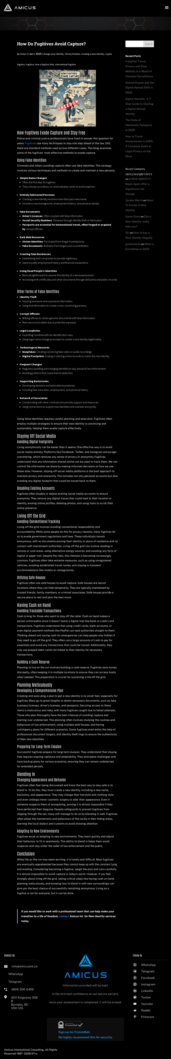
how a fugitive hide (44, 64)
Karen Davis (132, 216)
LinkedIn (147, 991)
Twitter (146, 997)
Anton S (24, 53)
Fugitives (30, 143)
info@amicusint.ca (24, 966)
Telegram (15, 981)
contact (64, 916)
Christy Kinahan (72, 53)
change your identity (53, 53)
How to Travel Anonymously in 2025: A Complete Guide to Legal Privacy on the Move (139, 146)
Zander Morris (134, 200)
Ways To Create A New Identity (139, 205)
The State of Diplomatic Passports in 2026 (138, 125)
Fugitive (30, 64)
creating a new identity (92, 53)
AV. (127, 232)
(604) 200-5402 (22, 989)
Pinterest (147, 1017)
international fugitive (65, 64)
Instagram (148, 984)
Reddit (145, 1010)
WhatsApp (15, 974)
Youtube (147, 1004)
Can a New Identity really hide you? (138, 221)
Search (148, 43)
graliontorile (133, 244)
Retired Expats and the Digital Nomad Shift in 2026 (139, 87)
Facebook (148, 978)
